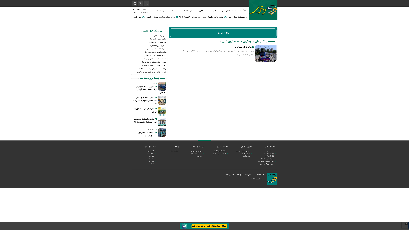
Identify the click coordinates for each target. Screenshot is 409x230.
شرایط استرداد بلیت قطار (158, 39)
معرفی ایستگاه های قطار (243, 151)
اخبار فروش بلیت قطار (267, 158)
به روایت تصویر (246, 146)
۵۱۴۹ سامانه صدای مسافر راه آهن (155, 55)
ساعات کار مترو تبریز (243, 47)
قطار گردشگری (269, 156)
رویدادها (175, 11)
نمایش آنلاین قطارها (220, 151)
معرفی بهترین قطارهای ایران (157, 45)
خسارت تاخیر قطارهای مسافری (156, 48)
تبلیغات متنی (174, 151)
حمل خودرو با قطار (143, 17)
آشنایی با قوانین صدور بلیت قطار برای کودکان (151, 72)
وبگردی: (177, 146)
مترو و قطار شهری (228, 11)
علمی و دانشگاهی (207, 11)
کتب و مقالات (189, 11)
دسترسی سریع (222, 146)
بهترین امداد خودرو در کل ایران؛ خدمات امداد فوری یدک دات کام (150, 89)
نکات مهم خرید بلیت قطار (157, 42)
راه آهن (243, 11)
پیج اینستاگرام (150, 153)
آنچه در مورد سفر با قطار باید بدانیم (154, 58)
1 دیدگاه (239, 55)
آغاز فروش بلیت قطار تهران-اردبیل (145, 110)
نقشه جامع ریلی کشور (219, 153)
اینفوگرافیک (246, 156)
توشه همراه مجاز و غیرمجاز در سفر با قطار (152, 68)
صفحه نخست (259, 174)
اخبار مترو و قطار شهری (267, 163)
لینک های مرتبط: (198, 146)
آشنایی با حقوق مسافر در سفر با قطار (154, 62)
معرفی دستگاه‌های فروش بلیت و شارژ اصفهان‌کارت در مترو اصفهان (145, 100)
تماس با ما (151, 158)
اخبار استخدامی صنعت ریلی (266, 161)
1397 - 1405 (252, 179)
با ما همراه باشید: (149, 146)
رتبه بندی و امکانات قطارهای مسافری (154, 65)
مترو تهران (199, 156)
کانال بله (151, 156)
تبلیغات (151, 163)
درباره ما (151, 161)
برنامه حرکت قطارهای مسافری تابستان (168, 17)
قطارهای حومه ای (269, 153)
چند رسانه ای (162, 11)
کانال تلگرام (150, 151)
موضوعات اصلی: (270, 146)
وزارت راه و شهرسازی (196, 151)
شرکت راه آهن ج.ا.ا (196, 153)
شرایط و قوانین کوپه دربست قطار (155, 52)
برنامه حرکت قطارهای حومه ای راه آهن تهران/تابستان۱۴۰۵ (210, 17)
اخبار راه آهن (270, 151)
